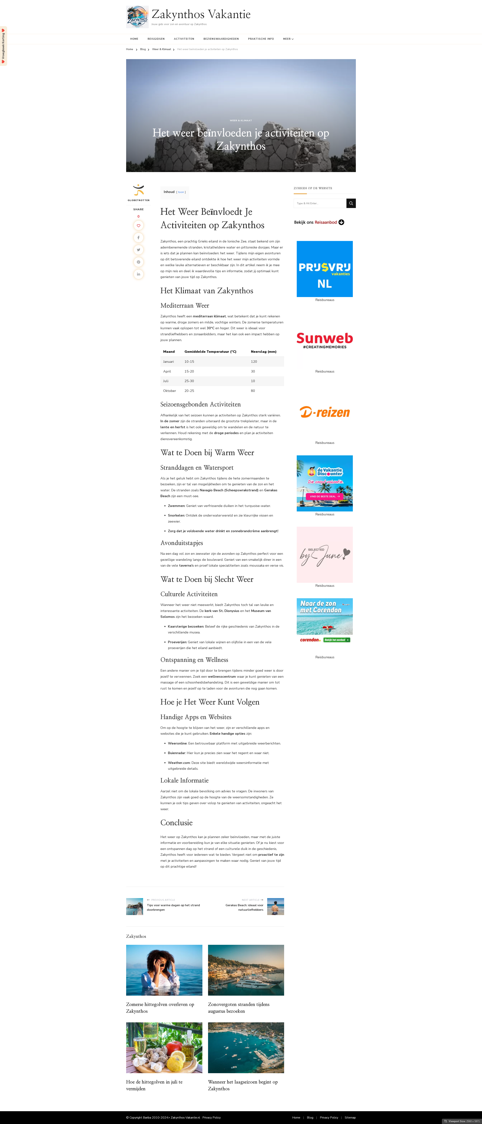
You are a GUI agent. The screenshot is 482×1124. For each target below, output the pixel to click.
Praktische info (261, 39)
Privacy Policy (211, 1118)
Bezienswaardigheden (221, 39)
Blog (310, 1118)
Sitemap (350, 1118)
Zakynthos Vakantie (201, 14)
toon (181, 192)
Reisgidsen (156, 39)
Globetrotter (139, 200)
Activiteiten (184, 39)
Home (134, 39)
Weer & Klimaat (241, 120)
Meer (287, 39)
